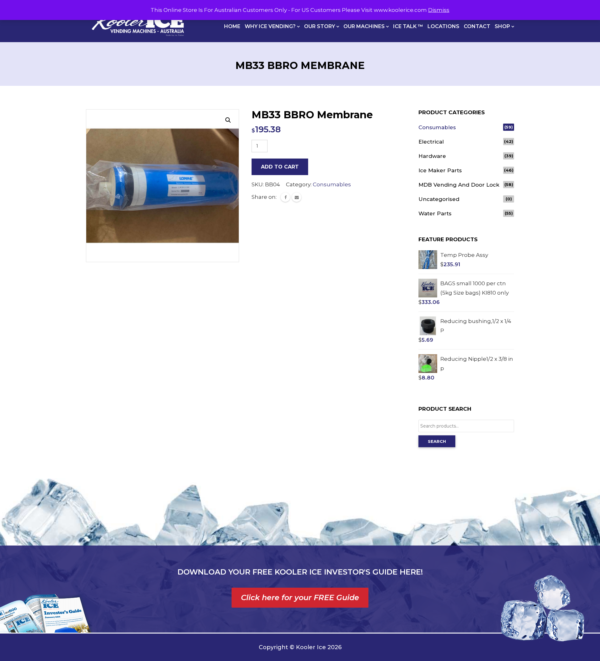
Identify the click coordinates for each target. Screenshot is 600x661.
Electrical (431, 142)
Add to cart (280, 167)
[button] (228, 120)
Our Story (320, 26)
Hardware (432, 156)
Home (232, 26)
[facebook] (285, 197)
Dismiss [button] (438, 10)
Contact (477, 26)
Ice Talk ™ (408, 26)
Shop (503, 26)
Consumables (332, 184)
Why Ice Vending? (271, 26)
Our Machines (364, 26)
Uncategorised (438, 199)
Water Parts (435, 213)
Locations (443, 26)
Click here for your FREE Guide (300, 597)
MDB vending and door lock (458, 185)
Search (437, 441)
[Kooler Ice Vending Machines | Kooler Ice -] (137, 21)
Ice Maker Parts (440, 170)
